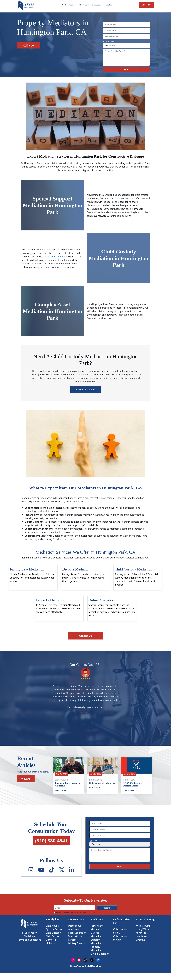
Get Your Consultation (85, 389)
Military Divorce (76, 943)
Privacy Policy (29, 932)
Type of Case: (109, 41)
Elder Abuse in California (102, 783)
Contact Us (85, 635)
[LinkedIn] (71, 870)
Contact (109, 5)
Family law (52, 919)
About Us (83, 5)
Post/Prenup (75, 925)
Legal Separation (77, 932)
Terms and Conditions (29, 939)
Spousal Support (55, 929)
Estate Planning (145, 919)
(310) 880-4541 (51, 840)
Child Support (53, 936)
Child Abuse (52, 925)
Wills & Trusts (143, 925)
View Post (59, 790)
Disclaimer (29, 936)
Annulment (74, 929)
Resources (96, 5)
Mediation (97, 919)
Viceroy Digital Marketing (89, 966)
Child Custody (53, 932)
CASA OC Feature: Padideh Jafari (133, 784)
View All (25, 778)
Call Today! (146, 4)
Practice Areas (68, 5)
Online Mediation (100, 953)
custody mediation (57, 256)
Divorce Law (76, 919)
